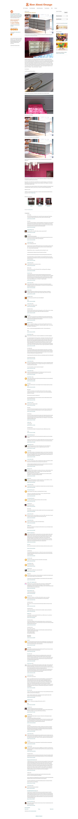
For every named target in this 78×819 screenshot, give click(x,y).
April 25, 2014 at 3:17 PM (31, 738)
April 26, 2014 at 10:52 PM (31, 751)
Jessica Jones (29, 242)
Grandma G (29, 296)
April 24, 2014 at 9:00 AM (31, 593)
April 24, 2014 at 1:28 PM (31, 637)
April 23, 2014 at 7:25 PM (31, 442)
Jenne (28, 647)
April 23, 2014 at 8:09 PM (31, 482)
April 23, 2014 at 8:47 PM (31, 501)
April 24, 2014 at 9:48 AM (31, 617)
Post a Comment (27, 807)
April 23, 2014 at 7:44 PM (31, 466)
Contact (55, 8)
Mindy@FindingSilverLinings (31, 790)
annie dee (28, 558)
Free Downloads (32, 8)
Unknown (28, 714)
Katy (28, 544)
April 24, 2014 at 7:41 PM (31, 712)
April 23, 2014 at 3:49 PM (31, 301)
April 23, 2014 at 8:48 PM (31, 506)
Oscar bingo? (65, 23)
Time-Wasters (47, 8)
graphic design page (16, 32)
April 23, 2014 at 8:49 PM (31, 511)
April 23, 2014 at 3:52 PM (31, 306)
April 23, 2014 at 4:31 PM (31, 405)
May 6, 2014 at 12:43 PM (31, 805)
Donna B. (28, 273)
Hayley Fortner (29, 444)
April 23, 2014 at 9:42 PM (31, 530)
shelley (28, 422)
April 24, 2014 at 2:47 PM (31, 651)
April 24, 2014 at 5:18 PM (31, 697)
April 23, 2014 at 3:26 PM (31, 270)
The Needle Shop (30, 489)
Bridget (28, 613)
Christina (28, 503)
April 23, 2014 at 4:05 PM (31, 320)
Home (39, 809)
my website (19, 16)
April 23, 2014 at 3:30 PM (31, 280)
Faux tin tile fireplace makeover (48, 205)
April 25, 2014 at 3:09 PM (31, 731)
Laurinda (28, 707)
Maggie (28, 525)
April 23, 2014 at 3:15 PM (31, 218)
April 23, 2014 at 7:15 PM (31, 425)
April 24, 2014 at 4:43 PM (31, 687)
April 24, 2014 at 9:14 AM (31, 606)
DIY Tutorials (25, 8)
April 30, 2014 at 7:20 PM (31, 783)
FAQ (52, 8)
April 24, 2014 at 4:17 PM (31, 672)
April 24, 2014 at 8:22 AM (31, 588)
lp (27, 640)
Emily (28, 573)
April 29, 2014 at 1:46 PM (31, 757)
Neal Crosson (29, 334)
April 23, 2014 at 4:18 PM (31, 374)
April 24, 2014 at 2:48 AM (31, 548)
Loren (28, 234)
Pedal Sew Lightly (30, 532)
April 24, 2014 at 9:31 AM (31, 611)
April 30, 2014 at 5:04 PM (31, 770)
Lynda (28, 478)
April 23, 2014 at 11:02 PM (31, 542)
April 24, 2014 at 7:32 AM (31, 566)
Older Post (51, 809)
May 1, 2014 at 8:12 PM (31, 788)
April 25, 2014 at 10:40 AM (31, 722)
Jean (28, 383)
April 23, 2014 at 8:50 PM (31, 517)
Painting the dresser (30, 12)
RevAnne (28, 468)
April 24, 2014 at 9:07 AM (31, 599)
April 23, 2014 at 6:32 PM (31, 411)
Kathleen (28, 568)
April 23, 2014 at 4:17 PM (31, 368)
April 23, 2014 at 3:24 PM (31, 260)
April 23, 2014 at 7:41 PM (31, 456)
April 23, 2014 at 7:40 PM (31, 448)
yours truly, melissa (30, 801)
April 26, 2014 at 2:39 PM (31, 743)
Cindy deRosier (29, 229)
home (32, 209)
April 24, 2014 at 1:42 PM (31, 645)
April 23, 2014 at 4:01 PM (31, 312)
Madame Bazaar (29, 590)
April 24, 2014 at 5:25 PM (31, 704)
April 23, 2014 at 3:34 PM (31, 287)
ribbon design (62, 53)
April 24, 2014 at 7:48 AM (31, 571)
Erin (28, 315)
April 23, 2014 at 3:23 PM (31, 232)
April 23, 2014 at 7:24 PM (31, 432)
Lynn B (28, 450)
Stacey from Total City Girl (31, 759)
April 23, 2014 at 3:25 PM (31, 265)
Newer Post (26, 809)
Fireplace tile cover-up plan (31, 205)
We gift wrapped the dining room (40, 205)
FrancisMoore (29, 563)
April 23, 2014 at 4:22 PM (31, 387)
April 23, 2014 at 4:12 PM (31, 358)
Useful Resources (40, 8)
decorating (29, 209)
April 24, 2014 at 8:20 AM (31, 579)
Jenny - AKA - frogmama (31, 582)
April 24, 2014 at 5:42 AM (31, 555)
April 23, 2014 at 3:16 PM (31, 227)
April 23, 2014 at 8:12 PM (31, 487)
